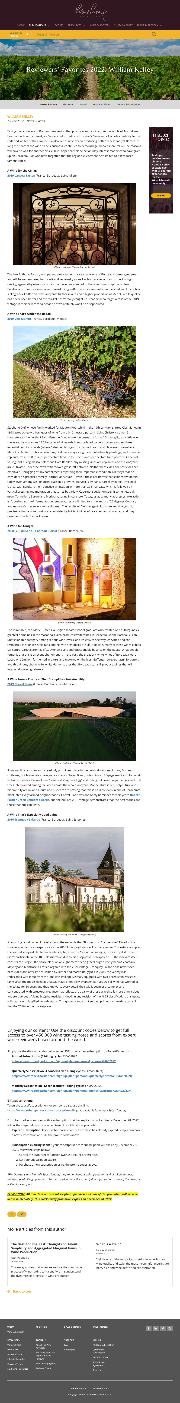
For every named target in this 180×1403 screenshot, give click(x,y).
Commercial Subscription (99, 1351)
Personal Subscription (103, 1344)
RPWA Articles (72, 1327)
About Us (41, 1340)
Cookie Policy (101, 1388)
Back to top (21, 1291)
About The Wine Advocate (44, 1346)
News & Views (36, 121)
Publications (38, 25)
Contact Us (69, 1349)
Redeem (97, 1370)
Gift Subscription (101, 1357)
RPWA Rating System (46, 1363)
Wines (10, 1327)
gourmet (68, 104)
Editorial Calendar (16, 1359)
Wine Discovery (100, 25)
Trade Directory (148, 25)
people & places (102, 104)
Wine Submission (15, 1331)
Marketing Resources (17, 1368)
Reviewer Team (43, 1368)
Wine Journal (101, 1327)
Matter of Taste (14, 1354)
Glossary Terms (14, 1364)
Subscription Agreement (99, 1364)
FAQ (66, 1344)
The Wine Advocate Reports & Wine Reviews (45, 1355)
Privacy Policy (79, 1388)
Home (21, 25)
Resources (75, 25)
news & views (48, 104)
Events (59, 25)
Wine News (12, 1349)
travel (83, 104)
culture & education (128, 104)
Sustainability (123, 25)
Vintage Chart (14, 1344)
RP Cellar (41, 1327)
